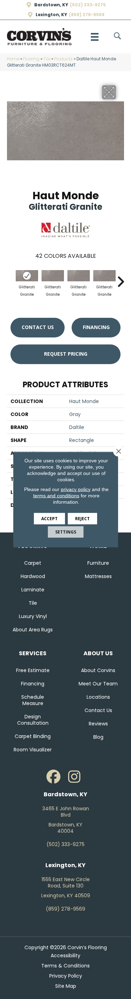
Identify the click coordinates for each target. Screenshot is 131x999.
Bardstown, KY (51, 5)
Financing (96, 327)
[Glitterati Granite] (27, 275)
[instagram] (74, 777)
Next (120, 278)
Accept (49, 519)
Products (63, 59)
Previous (10, 278)
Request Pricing (65, 353)
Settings (65, 532)
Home (13, 59)
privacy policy (75, 489)
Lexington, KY (51, 15)
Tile (46, 59)
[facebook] (53, 777)
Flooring (31, 59)
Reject (82, 519)
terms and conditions (56, 495)
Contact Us (38, 327)
